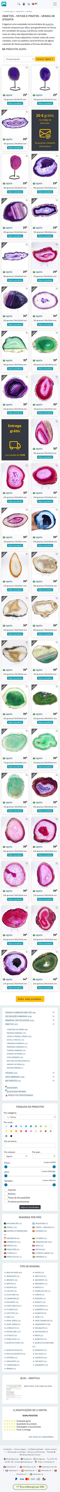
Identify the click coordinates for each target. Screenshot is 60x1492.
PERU (39, 1245)
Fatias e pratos (15, 1040)
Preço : (7, 1163)
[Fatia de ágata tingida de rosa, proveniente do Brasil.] (15, 476)
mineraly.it (13, 1470)
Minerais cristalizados (19, 1020)
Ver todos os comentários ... (42, 1437)
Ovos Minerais (15, 1057)
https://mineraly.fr (46, 1462)
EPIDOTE (40, 1302)
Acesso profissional (36, 1452)
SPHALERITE (12, 1361)
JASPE (39, 1317)
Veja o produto (15, 103)
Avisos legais (20, 1449)
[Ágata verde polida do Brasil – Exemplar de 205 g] (45, 343)
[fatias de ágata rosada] (45, 874)
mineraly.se (37, 1474)
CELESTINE (12, 1294)
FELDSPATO (41, 1306)
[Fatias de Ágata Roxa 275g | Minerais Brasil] (15, 962)
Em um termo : (10, 1141)
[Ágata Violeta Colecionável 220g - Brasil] (15, 388)
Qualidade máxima (15, 1091)
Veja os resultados (30, 1207)
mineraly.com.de (49, 1467)
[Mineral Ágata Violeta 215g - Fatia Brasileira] (45, 299)
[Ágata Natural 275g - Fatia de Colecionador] (15, 564)
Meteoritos (13, 1080)
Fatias (29, 11)
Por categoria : (10, 1113)
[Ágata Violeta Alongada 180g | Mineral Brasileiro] (15, 255)
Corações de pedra (17, 1029)
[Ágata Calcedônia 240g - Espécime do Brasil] (15, 609)
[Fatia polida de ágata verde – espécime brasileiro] (15, 343)
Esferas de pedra (16, 1054)
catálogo (8, 11)
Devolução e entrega (17, 1452)
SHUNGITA (41, 1357)
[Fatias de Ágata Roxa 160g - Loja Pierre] (15, 122)
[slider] (5, 1166)
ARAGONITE (41, 1283)
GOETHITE (12, 1313)
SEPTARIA (11, 1357)
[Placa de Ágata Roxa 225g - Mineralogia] (15, 520)
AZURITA (11, 1287)
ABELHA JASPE (14, 1272)
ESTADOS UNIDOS (44, 1253)
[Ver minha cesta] (28, 4)
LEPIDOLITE (12, 1328)
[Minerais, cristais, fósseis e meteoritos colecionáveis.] (4, 4)
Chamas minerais (16, 1050)
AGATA (39, 1272)
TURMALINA (12, 1365)
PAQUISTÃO (13, 1249)
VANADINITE (41, 1365)
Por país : (36, 1152)
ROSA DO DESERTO (15, 1354)
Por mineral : (10, 1152)
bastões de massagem (18, 1061)
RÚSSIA (40, 1249)
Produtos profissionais (20, 1095)
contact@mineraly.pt (23, 1462)
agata (8, 94)
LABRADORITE (42, 1324)
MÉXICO (12, 1245)
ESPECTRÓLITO (13, 1306)
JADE (10, 1317)
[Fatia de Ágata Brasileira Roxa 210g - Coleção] (15, 299)
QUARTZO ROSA (14, 1350)
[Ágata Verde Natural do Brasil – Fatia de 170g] (15, 741)
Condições (7, 1449)
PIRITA (39, 1335)
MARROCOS (14, 1242)
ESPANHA (41, 1231)
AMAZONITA (12, 1276)
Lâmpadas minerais (17, 1043)
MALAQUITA (41, 1328)
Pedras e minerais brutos (20, 1012)
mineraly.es (29, 1470)
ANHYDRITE (41, 1280)
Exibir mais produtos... (30, 998)
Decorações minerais (18, 1016)
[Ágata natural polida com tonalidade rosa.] (45, 918)
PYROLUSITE (13, 1339)
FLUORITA (11, 1309)
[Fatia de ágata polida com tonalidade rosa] (45, 432)
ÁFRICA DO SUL (14, 1257)
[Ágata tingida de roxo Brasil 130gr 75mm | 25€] (45, 78)
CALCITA (11, 1291)
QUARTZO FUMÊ (15, 1343)
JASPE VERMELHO (43, 1320)
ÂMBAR (11, 1368)
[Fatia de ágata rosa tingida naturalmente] (15, 874)
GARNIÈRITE (41, 1309)
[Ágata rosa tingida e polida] (45, 476)
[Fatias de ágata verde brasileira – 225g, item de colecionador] (45, 697)
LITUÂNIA (41, 1238)
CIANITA (39, 1294)
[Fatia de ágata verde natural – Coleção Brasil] (45, 653)
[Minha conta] (23, 4)
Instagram (40, 1459)
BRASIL (12, 1227)
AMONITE (11, 1280)
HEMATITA (40, 1313)
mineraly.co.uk (29, 1467)
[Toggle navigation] (55, 4)
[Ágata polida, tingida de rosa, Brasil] (45, 388)
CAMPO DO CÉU (42, 1291)
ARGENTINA (42, 1223)
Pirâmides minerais (17, 1047)
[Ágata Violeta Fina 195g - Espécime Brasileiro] (45, 211)
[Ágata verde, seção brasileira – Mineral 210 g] (45, 741)
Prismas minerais (16, 1033)
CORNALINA (12, 1298)
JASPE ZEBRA (13, 1324)
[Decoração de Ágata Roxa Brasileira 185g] (45, 167)
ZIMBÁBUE (41, 1257)
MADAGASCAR (44, 1242)
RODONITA (40, 1350)
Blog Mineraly (12, 1459)
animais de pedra (15, 1064)
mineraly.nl (45, 1470)
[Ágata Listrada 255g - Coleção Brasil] (15, 653)
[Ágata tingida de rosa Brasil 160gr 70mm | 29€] (15, 167)
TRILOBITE (41, 1361)
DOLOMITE (12, 1302)
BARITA (39, 1287)
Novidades (11, 1087)
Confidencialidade (35, 1449)
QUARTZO (41, 1339)
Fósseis (11, 1073)
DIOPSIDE (40, 1298)
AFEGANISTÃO (14, 1223)
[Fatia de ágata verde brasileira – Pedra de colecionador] (15, 697)
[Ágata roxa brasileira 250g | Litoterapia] (45, 786)
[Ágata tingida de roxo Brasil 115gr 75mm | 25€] (15, 78)
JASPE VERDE (13, 1320)
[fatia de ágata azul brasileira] (45, 520)
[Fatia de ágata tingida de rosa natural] (15, 918)
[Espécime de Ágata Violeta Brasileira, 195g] (15, 211)
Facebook (27, 1459)
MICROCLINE (13, 1331)
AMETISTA (40, 1276)
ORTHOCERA (41, 1331)
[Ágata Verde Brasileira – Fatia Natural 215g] (15, 786)
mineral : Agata (43, 59)
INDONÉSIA (13, 1238)
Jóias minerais (14, 1077)
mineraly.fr (11, 1467)
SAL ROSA (40, 1354)
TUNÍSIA (12, 1253)
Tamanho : (8, 1181)
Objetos (11, 1024)
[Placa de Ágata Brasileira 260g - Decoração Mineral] (45, 564)
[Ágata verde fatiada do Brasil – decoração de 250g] (45, 962)
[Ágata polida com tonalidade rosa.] (45, 830)
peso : (7, 1172)
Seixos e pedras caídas (19, 1036)
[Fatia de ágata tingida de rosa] (45, 255)
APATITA (11, 1283)
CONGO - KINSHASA (45, 1227)
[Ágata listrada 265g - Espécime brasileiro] (45, 609)
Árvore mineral (15, 1068)
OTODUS (11, 1335)
